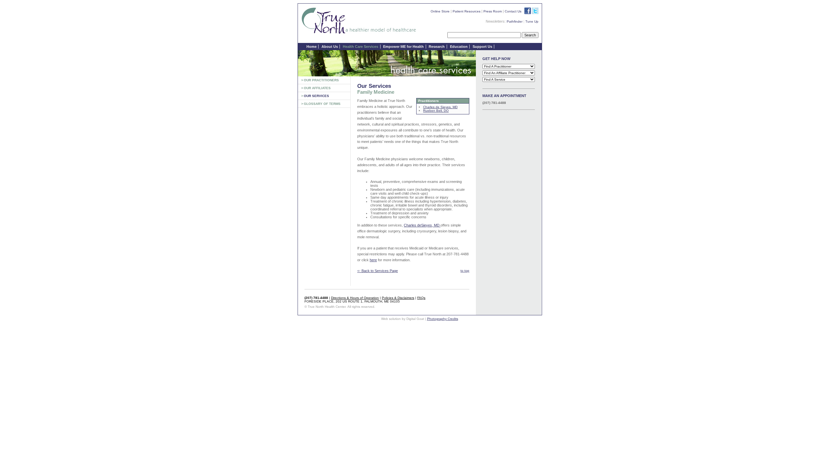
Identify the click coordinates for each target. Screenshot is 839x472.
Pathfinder (514, 21)
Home (311, 47)
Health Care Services (360, 47)
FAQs (421, 298)
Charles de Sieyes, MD (440, 107)
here (373, 260)
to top (464, 270)
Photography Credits (442, 319)
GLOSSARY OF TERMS (322, 104)
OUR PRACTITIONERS (321, 80)
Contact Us (513, 11)
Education (459, 47)
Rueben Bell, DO (436, 110)
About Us (330, 47)
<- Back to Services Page (377, 271)
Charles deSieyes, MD (422, 225)
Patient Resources (466, 11)
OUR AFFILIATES (317, 88)
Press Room (492, 11)
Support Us (482, 47)
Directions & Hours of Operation (355, 298)
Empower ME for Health (403, 47)
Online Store (440, 11)
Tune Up (531, 21)
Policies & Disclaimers (398, 298)
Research (437, 47)
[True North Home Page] (359, 33)
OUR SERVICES (316, 96)
